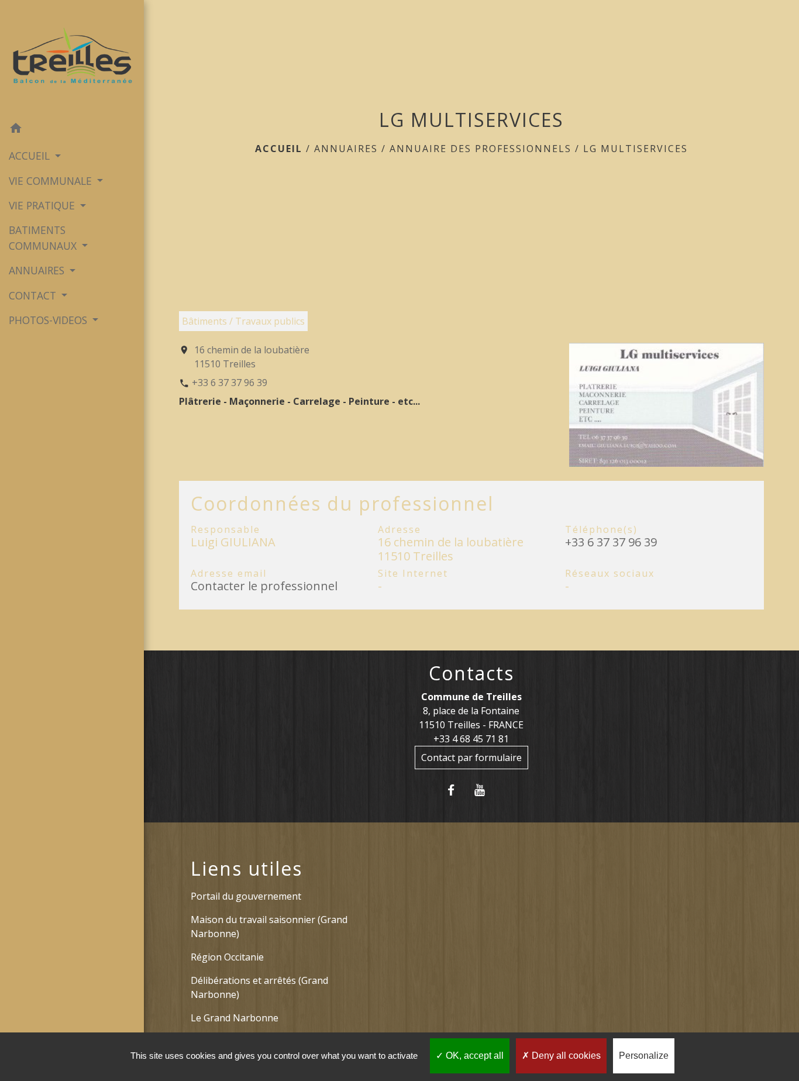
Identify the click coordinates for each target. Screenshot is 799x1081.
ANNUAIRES (346, 148)
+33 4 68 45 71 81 (471, 738)
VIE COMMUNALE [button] (52, 181)
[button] (72, 129)
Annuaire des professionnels (480, 148)
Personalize (644, 1056)
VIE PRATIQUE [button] (43, 205)
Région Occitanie (227, 957)
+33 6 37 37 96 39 (229, 382)
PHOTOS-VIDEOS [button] (49, 320)
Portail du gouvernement (246, 896)
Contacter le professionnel (264, 586)
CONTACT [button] (34, 295)
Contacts (471, 673)
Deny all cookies (565, 1056)
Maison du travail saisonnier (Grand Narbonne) (269, 926)
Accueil (278, 148)
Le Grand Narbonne (234, 1017)
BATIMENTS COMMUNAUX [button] (44, 237)
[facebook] (457, 790)
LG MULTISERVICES (635, 148)
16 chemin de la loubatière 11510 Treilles (251, 356)
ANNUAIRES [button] (38, 270)
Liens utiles (246, 869)
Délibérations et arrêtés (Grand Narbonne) (259, 987)
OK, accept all (473, 1056)
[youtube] (485, 790)
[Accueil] (72, 58)
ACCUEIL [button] (31, 156)
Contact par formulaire (471, 757)
